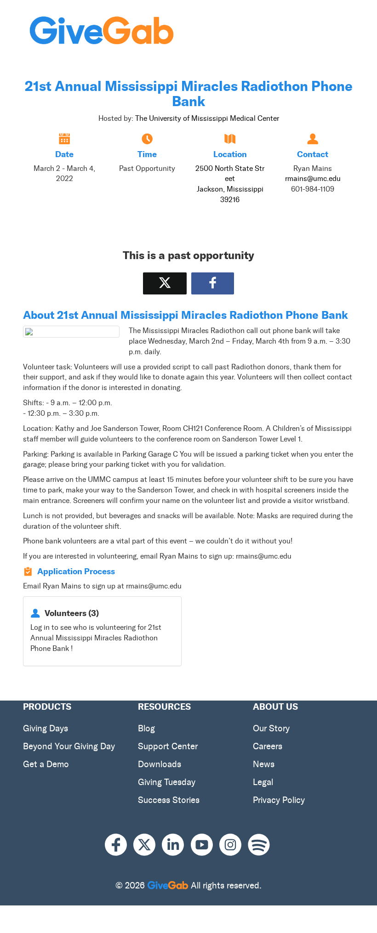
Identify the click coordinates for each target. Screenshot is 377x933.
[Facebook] (119, 844)
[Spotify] (259, 844)
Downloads (159, 764)
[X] (147, 844)
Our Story (271, 728)
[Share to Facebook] (212, 283)
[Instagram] (233, 844)
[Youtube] (205, 844)
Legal (263, 782)
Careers (267, 746)
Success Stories (169, 800)
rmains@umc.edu (313, 178)
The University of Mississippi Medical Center (207, 118)
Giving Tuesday (166, 782)
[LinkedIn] (176, 844)
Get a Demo (46, 764)
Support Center (168, 746)
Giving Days (45, 728)
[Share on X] (165, 283)
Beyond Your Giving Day (69, 746)
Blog (146, 728)
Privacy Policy (279, 800)
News (263, 764)
